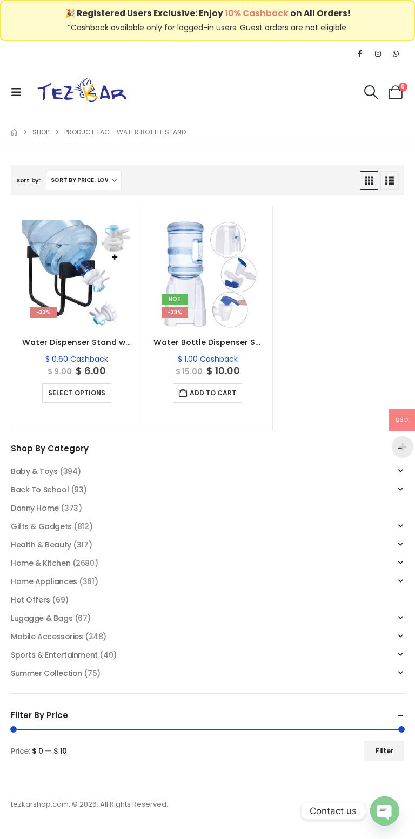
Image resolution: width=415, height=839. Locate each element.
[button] (19, 92)
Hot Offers (30, 599)
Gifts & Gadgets (41, 526)
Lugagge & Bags (41, 618)
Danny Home (35, 508)
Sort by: (28, 180)
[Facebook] (359, 53)
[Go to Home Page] (14, 132)
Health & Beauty (41, 544)
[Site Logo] (82, 92)
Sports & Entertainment (54, 654)
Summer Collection (46, 673)
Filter (384, 750)
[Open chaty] (384, 811)
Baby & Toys (34, 471)
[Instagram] (378, 53)
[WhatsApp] (396, 53)
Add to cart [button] (213, 392)
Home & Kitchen (40, 563)
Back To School (40, 489)
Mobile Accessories (47, 636)
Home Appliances (44, 581)
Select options (76, 392)
